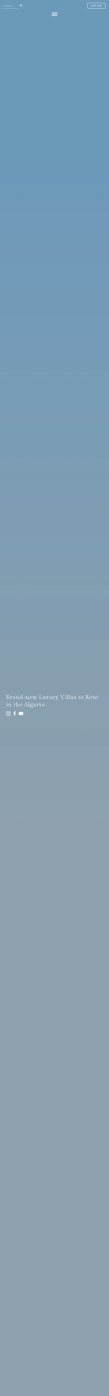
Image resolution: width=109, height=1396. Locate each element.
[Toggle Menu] (54, 14)
